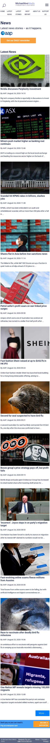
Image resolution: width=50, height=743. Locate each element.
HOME (2, 11)
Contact (44, 739)
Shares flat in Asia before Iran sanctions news (24, 253)
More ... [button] (42, 713)
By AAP (3, 93)
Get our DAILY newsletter (18, 40)
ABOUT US (36, 11)
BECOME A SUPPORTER (43, 724)
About (37, 739)
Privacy (45, 741)
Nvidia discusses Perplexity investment (21, 89)
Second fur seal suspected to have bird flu (22, 415)
